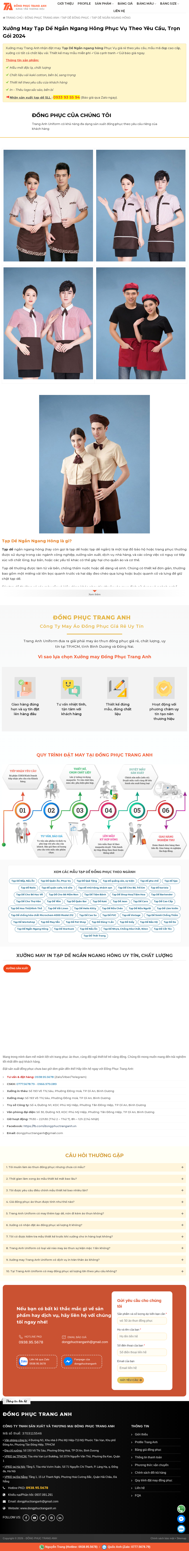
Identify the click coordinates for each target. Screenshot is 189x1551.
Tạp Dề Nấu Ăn (88, 929)
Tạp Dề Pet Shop (76, 922)
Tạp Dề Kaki (100, 901)
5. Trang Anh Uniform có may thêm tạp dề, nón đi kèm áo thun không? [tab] (55, 1213)
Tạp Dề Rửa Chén (112, 908)
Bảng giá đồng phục (148, 1449)
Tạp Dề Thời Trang (95, 936)
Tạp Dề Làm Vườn (167, 908)
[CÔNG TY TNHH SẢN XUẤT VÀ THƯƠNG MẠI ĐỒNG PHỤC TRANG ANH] (25, 6)
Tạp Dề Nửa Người (140, 908)
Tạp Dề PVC (109, 915)
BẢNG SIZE (168, 3)
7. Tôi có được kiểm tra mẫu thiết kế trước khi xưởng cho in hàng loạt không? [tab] (59, 1236)
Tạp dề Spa (171, 881)
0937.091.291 (44, 1494)
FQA (138, 1495)
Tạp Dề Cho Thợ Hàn (28, 901)
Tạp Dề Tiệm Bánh (95, 895)
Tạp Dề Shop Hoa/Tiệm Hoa (128, 895)
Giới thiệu (65, 3)
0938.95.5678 (44, 1077)
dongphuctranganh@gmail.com (85, 1342)
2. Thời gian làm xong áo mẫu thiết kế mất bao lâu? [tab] (41, 1178)
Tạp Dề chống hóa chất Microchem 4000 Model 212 (42, 915)
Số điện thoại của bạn (131, 1345)
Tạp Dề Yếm (54, 901)
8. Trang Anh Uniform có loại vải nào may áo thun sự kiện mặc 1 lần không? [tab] (58, 1248)
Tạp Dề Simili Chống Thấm (162, 915)
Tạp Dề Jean (120, 901)
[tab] (17, 969)
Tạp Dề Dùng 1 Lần (103, 922)
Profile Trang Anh (146, 1442)
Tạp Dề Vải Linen (58, 908)
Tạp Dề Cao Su (88, 915)
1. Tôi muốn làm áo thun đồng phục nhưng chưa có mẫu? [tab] (45, 1167)
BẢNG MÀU (145, 3)
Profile (84, 3)
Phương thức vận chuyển (152, 1465)
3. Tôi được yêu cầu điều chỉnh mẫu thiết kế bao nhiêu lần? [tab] (47, 1190)
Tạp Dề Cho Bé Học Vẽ (29, 895)
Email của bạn (125, 1361)
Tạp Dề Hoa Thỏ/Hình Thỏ (26, 908)
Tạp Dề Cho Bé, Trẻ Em (131, 888)
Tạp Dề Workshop (24, 922)
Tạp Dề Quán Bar (77, 901)
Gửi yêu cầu (129, 1380)
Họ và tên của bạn (129, 1329)
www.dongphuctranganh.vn (38, 1508)
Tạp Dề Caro (140, 901)
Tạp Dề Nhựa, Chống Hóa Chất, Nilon (125, 929)
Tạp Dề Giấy (127, 922)
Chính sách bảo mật (162, 1538)
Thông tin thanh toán (148, 1457)
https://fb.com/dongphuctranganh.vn (49, 1126)
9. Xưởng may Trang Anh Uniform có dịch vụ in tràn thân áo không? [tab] (53, 1259)
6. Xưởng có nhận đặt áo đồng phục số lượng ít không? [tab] (44, 1225)
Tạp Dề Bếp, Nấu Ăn (23, 881)
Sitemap (181, 1538)
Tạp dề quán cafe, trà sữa (57, 888)
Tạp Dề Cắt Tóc (163, 929)
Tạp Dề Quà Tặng (87, 881)
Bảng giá (125, 3)
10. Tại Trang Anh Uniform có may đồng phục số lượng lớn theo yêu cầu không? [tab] (61, 1271)
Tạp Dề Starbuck (64, 929)
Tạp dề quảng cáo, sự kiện (118, 881)
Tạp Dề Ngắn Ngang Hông (32, 929)
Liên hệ (119, 11)
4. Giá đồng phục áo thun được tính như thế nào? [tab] (40, 1202)
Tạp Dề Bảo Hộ (149, 922)
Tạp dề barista (159, 888)
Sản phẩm (103, 3)
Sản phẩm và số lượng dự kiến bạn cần (142, 1313)
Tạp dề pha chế (149, 881)
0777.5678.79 (25, 1084)
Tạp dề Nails (28, 888)
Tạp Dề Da (170, 922)
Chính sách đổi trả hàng (150, 1472)
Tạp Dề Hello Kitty (85, 908)
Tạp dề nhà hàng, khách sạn (95, 888)
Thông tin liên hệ (16, 1401)
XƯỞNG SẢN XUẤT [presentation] (17, 968)
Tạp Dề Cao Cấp (163, 901)
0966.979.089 (47, 1084)
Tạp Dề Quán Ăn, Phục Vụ (56, 881)
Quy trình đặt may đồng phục (153, 1480)
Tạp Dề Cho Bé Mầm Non (63, 895)
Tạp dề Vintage (131, 915)
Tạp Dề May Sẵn (50, 922)
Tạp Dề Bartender (162, 895)
